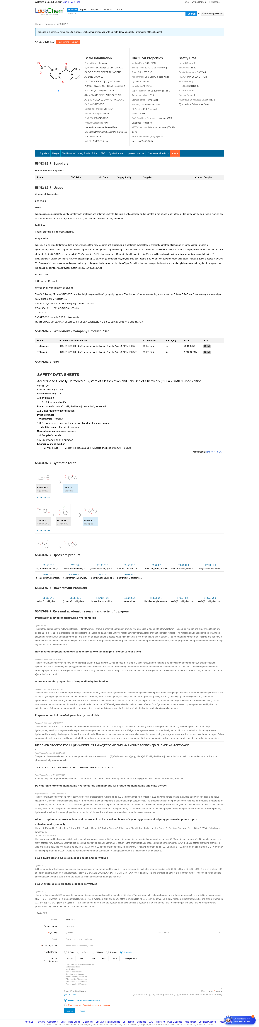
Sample (70, 958)
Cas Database (175, 1022)
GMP (93, 958)
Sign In (66, 2)
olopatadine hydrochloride (102, 599)
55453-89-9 (42, 488)
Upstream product (135, 153)
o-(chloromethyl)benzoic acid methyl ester (56, 576)
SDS (103, 153)
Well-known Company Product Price (79, 153)
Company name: (50, 945)
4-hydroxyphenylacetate (156, 567)
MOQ (82, 958)
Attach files (71, 994)
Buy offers (96, 9)
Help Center (74, 1022)
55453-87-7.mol (100, 141)
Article (119, 9)
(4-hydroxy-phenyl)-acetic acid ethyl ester (110, 567)
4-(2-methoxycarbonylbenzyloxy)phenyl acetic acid (87, 576)
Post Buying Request (68, 42)
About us (29, 1022)
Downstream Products (158, 153)
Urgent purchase (130, 958)
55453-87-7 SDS (214, 452)
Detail (207, 346)
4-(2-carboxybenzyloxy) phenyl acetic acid (56, 567)
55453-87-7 (98, 104)
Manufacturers (113, 1022)
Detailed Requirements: (51, 959)
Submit (70, 1011)
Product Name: (51, 926)
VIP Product (128, 1022)
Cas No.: (54, 920)
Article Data (190, 1022)
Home (186, 2)
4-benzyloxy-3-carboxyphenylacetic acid (136, 576)
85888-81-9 (62, 521)
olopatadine (129, 599)
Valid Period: (52, 952)
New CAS (161, 1022)
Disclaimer (88, 1022)
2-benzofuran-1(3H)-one (102, 576)
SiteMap (100, 1022)
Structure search (107, 9)
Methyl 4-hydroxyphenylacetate (213, 567)
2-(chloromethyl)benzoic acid (185, 567)
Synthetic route (116, 153)
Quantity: (54, 932)
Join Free (75, 2)
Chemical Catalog (207, 1022)
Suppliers (84, 9)
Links (63, 1022)
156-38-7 (41, 521)
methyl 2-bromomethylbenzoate (78, 567)
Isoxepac (103, 63)
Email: (55, 939)
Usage (55, 153)
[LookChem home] (49, 11)
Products (72, 9)
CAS (151, 1022)
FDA (104, 958)
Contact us (52, 1022)
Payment (40, 1022)
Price (115, 958)
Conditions (42, 497)
